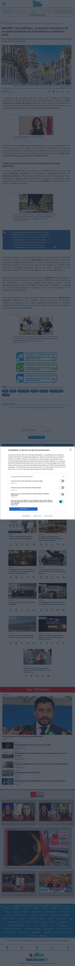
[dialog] (37, 483)
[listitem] (37, 477)
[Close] (71, 450)
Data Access (37, 516)
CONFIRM (23, 509)
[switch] (61, 481)
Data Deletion (26, 516)
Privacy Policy (48, 516)
